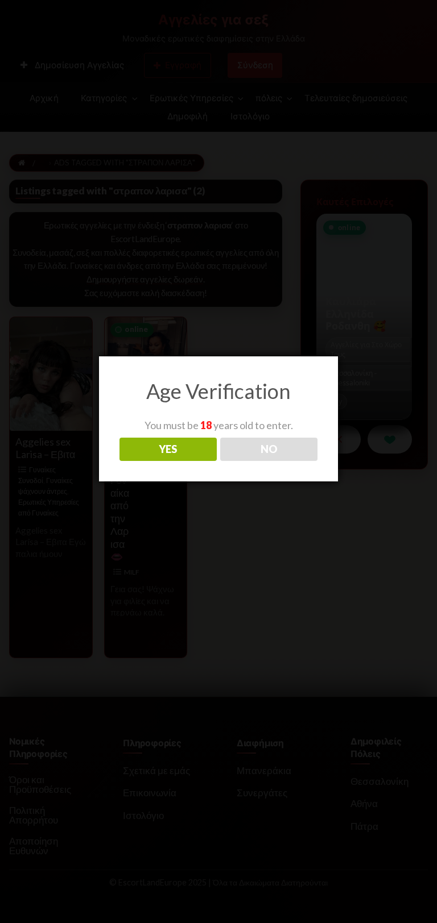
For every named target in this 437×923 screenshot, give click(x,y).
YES (168, 449)
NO (269, 449)
